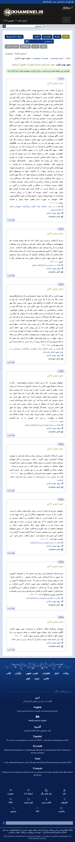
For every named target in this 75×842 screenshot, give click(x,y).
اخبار (56, 673)
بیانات (66, 36)
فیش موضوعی (56, 58)
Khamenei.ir (21, 836)
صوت (36, 678)
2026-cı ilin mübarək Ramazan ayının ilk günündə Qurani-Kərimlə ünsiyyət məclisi (37, 762)
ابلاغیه (37, 36)
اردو (37, 697)
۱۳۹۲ (61, 285)
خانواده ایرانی (11, 46)
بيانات (66, 673)
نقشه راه (47, 36)
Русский (37, 746)
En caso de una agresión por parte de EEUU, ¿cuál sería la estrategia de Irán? (37, 740)
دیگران (18, 673)
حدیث (35, 46)
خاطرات (46, 673)
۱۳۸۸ (61, 500)
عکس (46, 678)
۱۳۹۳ (61, 229)
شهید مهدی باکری (53, 213)
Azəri (37, 758)
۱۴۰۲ (61, 79)
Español (37, 736)
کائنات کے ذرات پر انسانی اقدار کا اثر (37, 701)
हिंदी (37, 717)
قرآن (44, 46)
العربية (37, 726)
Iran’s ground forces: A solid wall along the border (37, 711)
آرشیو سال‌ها (20, 53)
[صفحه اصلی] (23, 12)
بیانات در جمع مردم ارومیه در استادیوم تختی (43, 598)
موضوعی (9, 53)
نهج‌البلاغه (25, 46)
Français (37, 768)
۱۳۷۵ (61, 562)
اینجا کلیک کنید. (13, 71)
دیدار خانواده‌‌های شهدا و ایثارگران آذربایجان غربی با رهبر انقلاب (36, 639)
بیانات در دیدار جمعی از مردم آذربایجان (45, 543)
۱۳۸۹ (61, 371)
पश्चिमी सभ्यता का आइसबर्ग (37, 721)
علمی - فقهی (32, 673)
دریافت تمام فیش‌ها (14, 36)
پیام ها (57, 36)
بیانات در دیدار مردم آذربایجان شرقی (46, 265)
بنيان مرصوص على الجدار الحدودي (37, 730)
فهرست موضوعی (40, 58)
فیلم (28, 678)
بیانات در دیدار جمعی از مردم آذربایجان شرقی (43, 425)
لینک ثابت (11, 220)
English (38, 707)
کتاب (8, 673)
